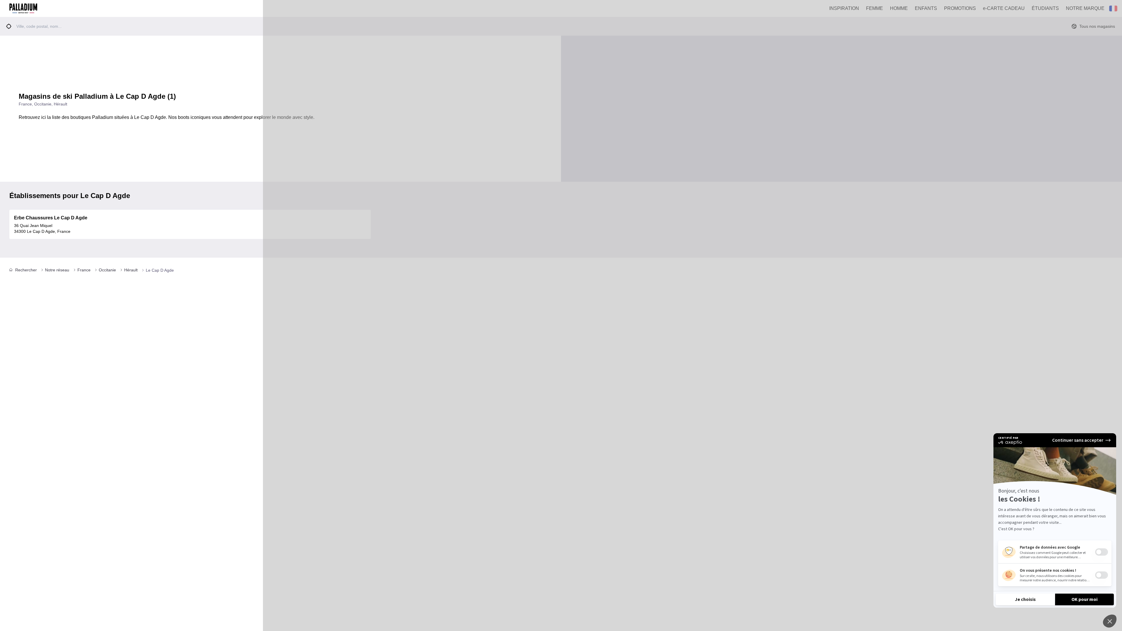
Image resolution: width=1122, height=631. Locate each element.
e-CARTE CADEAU (1004, 8)
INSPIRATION (844, 8)
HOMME (899, 8)
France (84, 270)
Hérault (131, 270)
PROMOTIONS (960, 8)
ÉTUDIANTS (1045, 8)
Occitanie (107, 270)
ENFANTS (926, 8)
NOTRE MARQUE (1085, 8)
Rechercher (26, 270)
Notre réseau (57, 270)
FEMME (874, 8)
